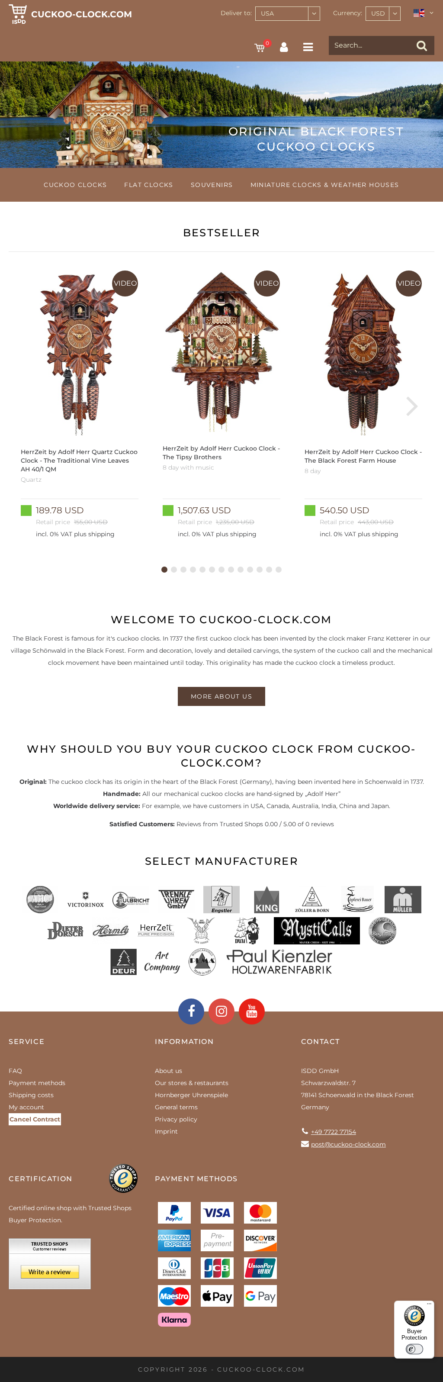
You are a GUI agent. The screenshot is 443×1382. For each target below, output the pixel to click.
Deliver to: (236, 13)
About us (168, 1071)
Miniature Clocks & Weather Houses (324, 185)
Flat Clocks (148, 185)
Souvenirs (212, 185)
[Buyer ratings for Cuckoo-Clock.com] (50, 1266)
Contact (320, 1041)
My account (26, 1107)
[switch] (414, 1349)
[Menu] (429, 1306)
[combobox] (287, 13)
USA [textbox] (267, 13)
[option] (80, 405)
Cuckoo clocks (75, 185)
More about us (221, 696)
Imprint (166, 1131)
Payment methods (37, 1083)
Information (184, 1041)
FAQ (15, 1071)
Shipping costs (31, 1095)
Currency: (347, 13)
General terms (176, 1107)
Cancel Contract (35, 1119)
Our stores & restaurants (191, 1083)
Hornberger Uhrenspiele (191, 1095)
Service (27, 1041)
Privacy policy (176, 1119)
